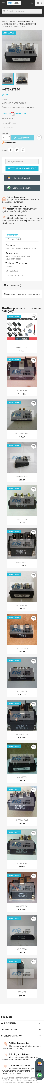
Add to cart (23, 137)
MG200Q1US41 (22, 906)
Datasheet (14, 113)
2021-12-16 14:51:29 (28, 107)
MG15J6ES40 (22, 949)
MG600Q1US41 (22, 347)
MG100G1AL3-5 (22, 476)
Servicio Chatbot (22, 178)
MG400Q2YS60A (22, 433)
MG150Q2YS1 (22, 691)
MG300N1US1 (22, 390)
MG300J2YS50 (22, 562)
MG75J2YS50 (22, 519)
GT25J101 (22, 992)
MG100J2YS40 (22, 605)
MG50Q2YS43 (22, 820)
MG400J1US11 (22, 734)
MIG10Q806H (22, 777)
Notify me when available (22, 168)
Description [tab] (12, 235)
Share (10, 149)
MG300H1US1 (22, 863)
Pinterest (23, 149)
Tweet (16, 149)
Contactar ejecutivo (22, 187)
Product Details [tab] (15, 239)
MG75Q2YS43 (22, 648)
